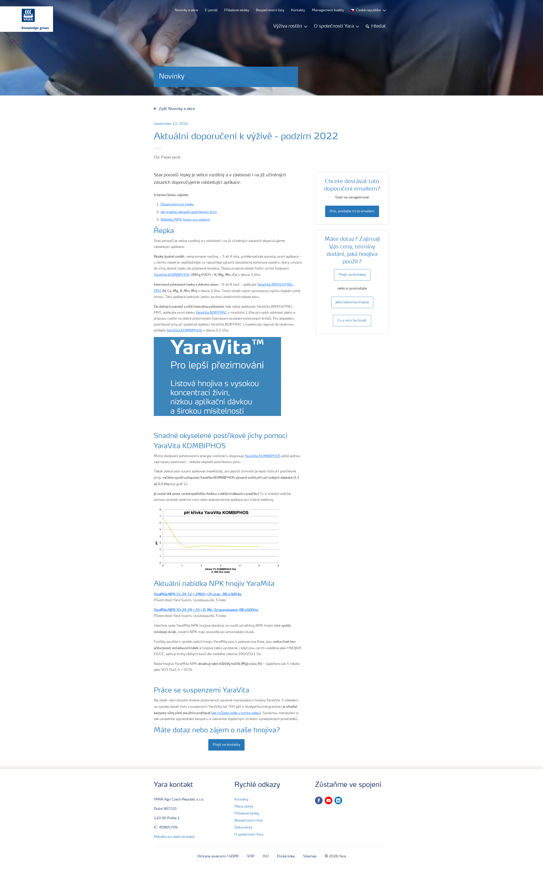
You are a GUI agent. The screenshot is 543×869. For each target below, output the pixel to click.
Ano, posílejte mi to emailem (352, 211)
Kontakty (241, 799)
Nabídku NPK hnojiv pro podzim (185, 220)
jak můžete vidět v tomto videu (236, 713)
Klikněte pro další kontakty (174, 837)
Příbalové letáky (246, 813)
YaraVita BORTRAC (211, 312)
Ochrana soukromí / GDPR (218, 856)
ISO (266, 856)
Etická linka (286, 856)
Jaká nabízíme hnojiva (352, 302)
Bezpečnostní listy (248, 820)
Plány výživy (243, 806)
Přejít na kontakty (226, 745)
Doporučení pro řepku (177, 204)
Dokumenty (243, 827)
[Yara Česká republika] (24, 19)
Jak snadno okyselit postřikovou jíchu (189, 212)
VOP (250, 856)
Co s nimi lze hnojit (352, 320)
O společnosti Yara (248, 834)
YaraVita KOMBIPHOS (172, 275)
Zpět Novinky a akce (177, 109)
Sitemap (309, 856)
